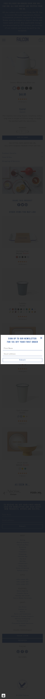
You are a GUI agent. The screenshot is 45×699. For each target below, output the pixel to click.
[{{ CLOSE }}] (41, 338)
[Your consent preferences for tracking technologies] (3, 695)
